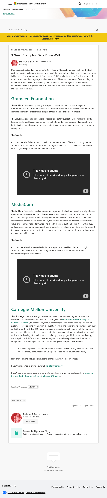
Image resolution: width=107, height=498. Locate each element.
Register (87, 4)
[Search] (80, 3)
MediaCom (22, 204)
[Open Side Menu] (10, 4)
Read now (54, 38)
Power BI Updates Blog (19, 30)
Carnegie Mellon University (38, 309)
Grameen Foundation (32, 98)
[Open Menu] (97, 30)
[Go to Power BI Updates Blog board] (16, 433)
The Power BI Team (26, 61)
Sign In (94, 4)
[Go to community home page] (30, 3)
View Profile (30, 421)
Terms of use (88, 487)
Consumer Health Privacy (36, 492)
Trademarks (100, 487)
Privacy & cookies (74, 487)
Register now (8, 13)
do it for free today (54, 365)
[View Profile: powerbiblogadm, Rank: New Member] (14, 63)
